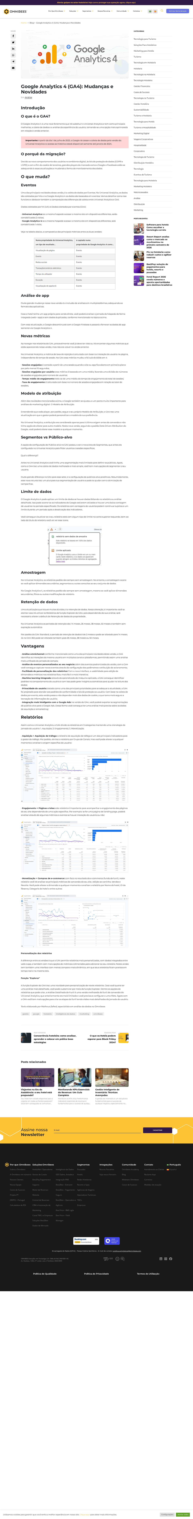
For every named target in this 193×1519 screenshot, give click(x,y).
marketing (84, 1014)
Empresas (81, 1205)
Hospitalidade (140, 145)
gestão (25, 1014)
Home (24, 23)
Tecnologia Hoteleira (143, 80)
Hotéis (80, 1174)
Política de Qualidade (44, 1274)
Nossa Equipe (15, 1184)
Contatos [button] (136, 11)
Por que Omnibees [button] (55, 11)
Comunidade (129, 1164)
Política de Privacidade (96, 1274)
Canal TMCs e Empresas (42, 1215)
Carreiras (148, 1179)
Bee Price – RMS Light (65, 1210)
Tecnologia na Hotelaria (144, 74)
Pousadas (81, 1169)
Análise (28, 97)
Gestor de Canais (39, 1174)
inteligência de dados (65, 1014)
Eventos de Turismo (143, 175)
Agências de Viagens (86, 1190)
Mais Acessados (141, 192)
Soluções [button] (72, 11)
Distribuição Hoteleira (143, 163)
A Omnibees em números (20, 1174)
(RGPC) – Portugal (17, 1200)
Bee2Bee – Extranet (64, 1184)
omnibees (98, 1014)
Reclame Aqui (150, 1174)
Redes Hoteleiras (84, 1179)
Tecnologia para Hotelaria (145, 180)
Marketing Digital (141, 133)
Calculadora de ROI (18, 1205)
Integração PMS (62, 1179)
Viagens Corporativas (143, 139)
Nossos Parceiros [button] (104, 11)
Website (35, 1195)
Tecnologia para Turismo (145, 39)
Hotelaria (138, 68)
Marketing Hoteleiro (143, 186)
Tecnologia (139, 169)
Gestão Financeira (142, 86)
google (36, 1014)
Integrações (106, 1164)
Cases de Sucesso (142, 92)
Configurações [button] (167, 1514)
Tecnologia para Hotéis (144, 122)
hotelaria (48, 1014)
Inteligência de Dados (65, 1169)
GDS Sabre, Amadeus (65, 1174)
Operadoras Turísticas (86, 1195)
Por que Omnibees (20, 1164)
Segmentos (83, 1164)
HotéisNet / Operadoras (42, 1169)
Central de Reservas (40, 1200)
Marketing (138, 210)
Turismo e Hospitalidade (145, 127)
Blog (124, 1174)
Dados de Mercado (40, 1225)
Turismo (137, 57)
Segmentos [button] (86, 11)
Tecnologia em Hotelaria (145, 62)
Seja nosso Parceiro (108, 1174)
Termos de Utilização (148, 1274)
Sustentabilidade (141, 110)
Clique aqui (85, 1514)
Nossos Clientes (16, 1179)
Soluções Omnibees (43, 1164)
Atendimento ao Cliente (154, 1169)
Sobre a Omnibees (17, 1169)
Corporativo (139, 151)
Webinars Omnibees (130, 1179)
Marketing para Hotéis (144, 51)
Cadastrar (157, 1130)
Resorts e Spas (83, 1184)
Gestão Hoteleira (141, 104)
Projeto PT (14, 1195)
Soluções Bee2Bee (40, 1220)
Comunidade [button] (122, 11)
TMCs (79, 1200)
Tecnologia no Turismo (144, 98)
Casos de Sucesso (17, 1190)
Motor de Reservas (40, 1190)
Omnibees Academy (130, 1169)
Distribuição (139, 204)
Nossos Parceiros (107, 1169)
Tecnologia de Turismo (144, 157)
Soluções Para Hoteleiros (145, 45)
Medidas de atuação (152, 1184)
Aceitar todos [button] (183, 1514)
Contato (148, 1164)
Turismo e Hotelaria (143, 115)
